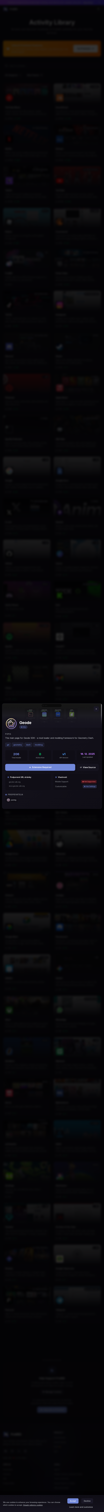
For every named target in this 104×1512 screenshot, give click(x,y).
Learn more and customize (81, 1507)
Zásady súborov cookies (33, 1505)
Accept (73, 1501)
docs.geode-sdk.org (17, 786)
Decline (87, 1501)
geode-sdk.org (14, 782)
